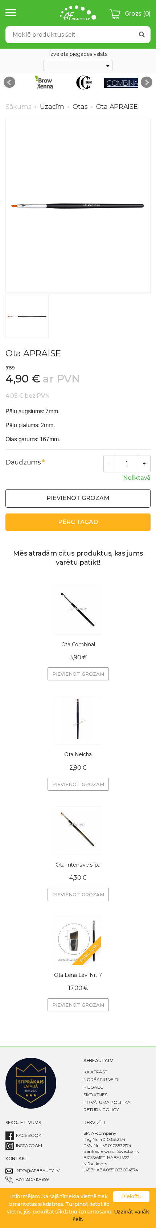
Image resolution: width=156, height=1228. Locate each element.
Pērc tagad (78, 522)
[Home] (78, 13)
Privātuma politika (106, 1102)
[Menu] (10, 13)
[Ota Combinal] (78, 610)
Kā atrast (95, 1071)
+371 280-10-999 (32, 1179)
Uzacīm (52, 107)
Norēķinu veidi (101, 1079)
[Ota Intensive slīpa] (78, 831)
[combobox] (78, 65)
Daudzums (23, 462)
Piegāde (93, 1087)
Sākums (19, 107)
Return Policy (101, 1109)
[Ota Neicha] (78, 720)
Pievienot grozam (78, 498)
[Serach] (142, 34)
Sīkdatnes (95, 1094)
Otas (80, 107)
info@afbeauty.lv (37, 1170)
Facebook (28, 1135)
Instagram (29, 1145)
